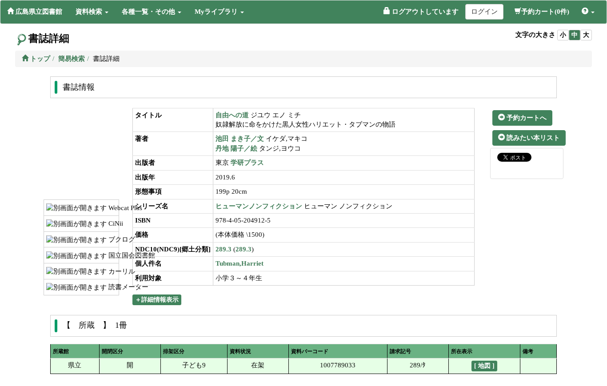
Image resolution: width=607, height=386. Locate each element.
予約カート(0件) (545, 11)
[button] (92, 11)
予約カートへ (526, 117)
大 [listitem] (586, 35)
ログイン (484, 11)
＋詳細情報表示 (157, 299)
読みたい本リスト (532, 137)
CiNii (113, 223)
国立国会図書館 (113, 255)
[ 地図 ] (484, 365)
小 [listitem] (563, 35)
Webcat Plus (113, 207)
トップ (39, 58)
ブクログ (113, 239)
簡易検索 (71, 58)
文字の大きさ (535, 34)
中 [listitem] (574, 35)
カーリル (113, 271)
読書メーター (113, 286)
